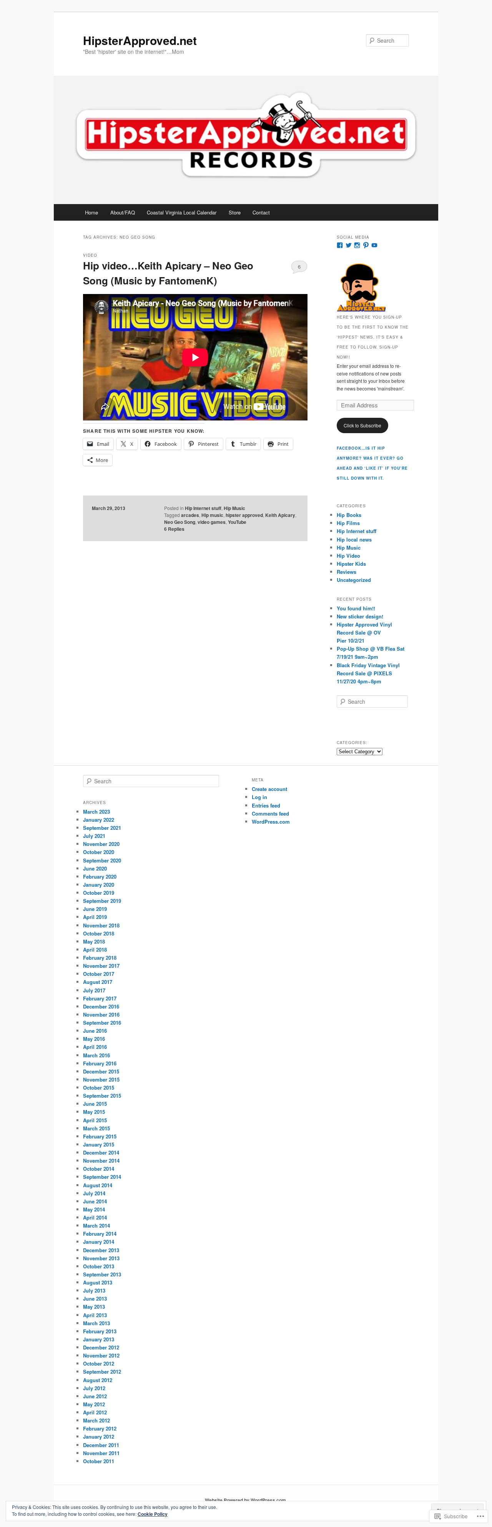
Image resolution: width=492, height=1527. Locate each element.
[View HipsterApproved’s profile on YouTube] (374, 245)
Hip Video (348, 555)
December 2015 (101, 1071)
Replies (174, 528)
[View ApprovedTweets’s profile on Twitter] (349, 245)
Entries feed (266, 805)
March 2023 (96, 811)
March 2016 (96, 1055)
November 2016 (101, 1014)
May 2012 (94, 1404)
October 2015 (98, 1087)
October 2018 (98, 933)
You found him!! (356, 608)
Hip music (212, 515)
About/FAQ (122, 212)
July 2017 (94, 990)
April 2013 (95, 1315)
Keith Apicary (280, 515)
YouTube (237, 521)
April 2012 (95, 1412)
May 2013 (94, 1306)
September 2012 (102, 1371)
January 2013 (98, 1339)
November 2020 (101, 843)
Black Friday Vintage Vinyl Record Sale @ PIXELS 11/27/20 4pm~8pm (368, 673)
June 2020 (95, 868)
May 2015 (94, 1111)
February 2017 (99, 998)
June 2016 (95, 1030)
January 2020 (98, 884)
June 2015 (95, 1103)
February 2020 (99, 876)
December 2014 (101, 1152)
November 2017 (101, 965)
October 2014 (98, 1168)
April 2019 (95, 917)
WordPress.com (271, 821)
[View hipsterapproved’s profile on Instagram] (357, 245)
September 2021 (102, 827)
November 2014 (101, 1160)
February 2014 (99, 1233)
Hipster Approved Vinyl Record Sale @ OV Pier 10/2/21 (364, 632)
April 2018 (95, 949)
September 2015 (102, 1095)
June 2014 (95, 1201)
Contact (261, 212)
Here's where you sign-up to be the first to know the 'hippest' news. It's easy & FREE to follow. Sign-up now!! (373, 337)
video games (212, 521)
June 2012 (95, 1396)
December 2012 (101, 1347)
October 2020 (98, 852)
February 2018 (99, 957)
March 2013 (96, 1323)
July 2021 (94, 835)
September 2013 (102, 1274)
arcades (190, 515)
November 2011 (101, 1453)
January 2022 (98, 819)
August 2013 (97, 1282)
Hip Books (349, 514)
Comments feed (270, 813)
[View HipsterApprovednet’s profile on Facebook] (340, 245)
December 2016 (101, 1006)
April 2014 (95, 1217)
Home (91, 212)
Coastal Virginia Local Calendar (181, 212)
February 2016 (99, 1063)
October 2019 (98, 892)
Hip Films (348, 523)
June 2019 (95, 908)
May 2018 (94, 941)
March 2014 (96, 1225)
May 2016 (94, 1038)
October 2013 (98, 1266)
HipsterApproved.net (140, 40)
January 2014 (98, 1241)
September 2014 (102, 1176)
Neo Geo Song (179, 521)
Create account (269, 789)
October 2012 (98, 1363)
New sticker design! (360, 616)
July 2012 (94, 1388)
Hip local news (354, 539)
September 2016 (102, 1022)
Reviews (346, 571)
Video (90, 255)
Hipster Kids (351, 563)
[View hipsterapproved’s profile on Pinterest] (366, 245)
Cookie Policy (153, 1513)
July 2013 (94, 1290)
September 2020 (102, 860)
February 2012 (99, 1428)
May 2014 (94, 1209)
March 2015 (96, 1128)
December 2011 (101, 1445)
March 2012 (96, 1420)
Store (235, 212)
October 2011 (98, 1461)
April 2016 (95, 1046)
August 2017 (97, 981)
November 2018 (101, 925)
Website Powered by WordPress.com (245, 1500)
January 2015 (98, 1144)
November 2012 (101, 1355)
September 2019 (102, 900)
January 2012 (98, 1436)
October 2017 (98, 973)
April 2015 (95, 1120)
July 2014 (94, 1193)
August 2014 (97, 1185)
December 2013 (101, 1250)
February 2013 (99, 1331)
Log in (259, 797)
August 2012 (97, 1380)
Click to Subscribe (362, 425)
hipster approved (244, 515)
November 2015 (101, 1079)
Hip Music (234, 508)
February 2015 (99, 1136)
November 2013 (101, 1258)
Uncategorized (354, 579)
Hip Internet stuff (203, 508)
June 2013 (95, 1298)
